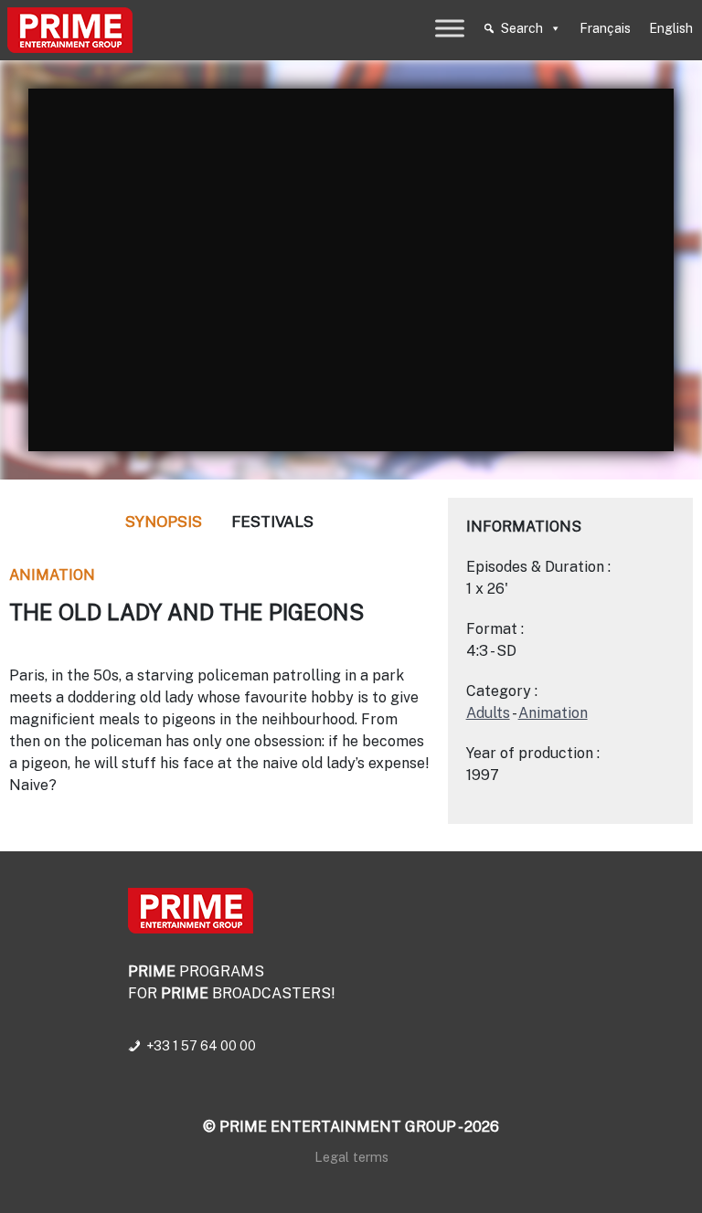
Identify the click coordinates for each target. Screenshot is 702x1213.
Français (605, 28)
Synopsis (163, 521)
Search (522, 28)
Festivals (272, 521)
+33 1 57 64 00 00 (201, 1046)
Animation (52, 575)
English (671, 28)
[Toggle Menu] (449, 28)
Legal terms (351, 1157)
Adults (488, 713)
